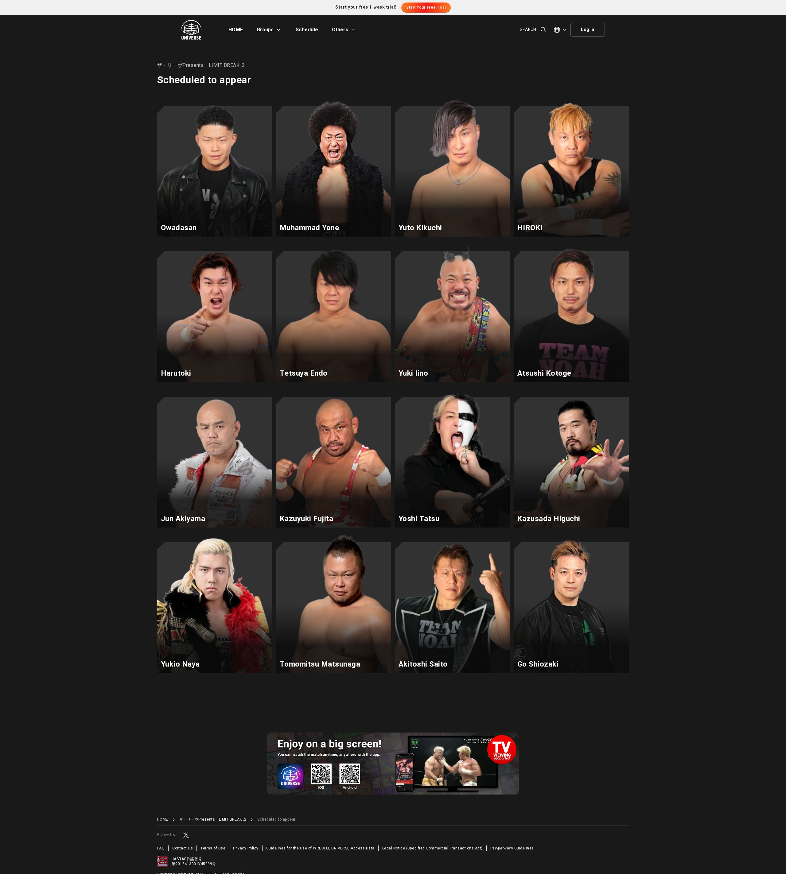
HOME (235, 29)
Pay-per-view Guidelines (512, 848)
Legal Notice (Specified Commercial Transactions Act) (432, 848)
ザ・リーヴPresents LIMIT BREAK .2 (212, 819)
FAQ (161, 848)
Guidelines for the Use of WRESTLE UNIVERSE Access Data (320, 848)
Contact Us (182, 848)
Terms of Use (212, 848)
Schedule (307, 29)
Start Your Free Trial (426, 7)
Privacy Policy (246, 848)
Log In (587, 29)
